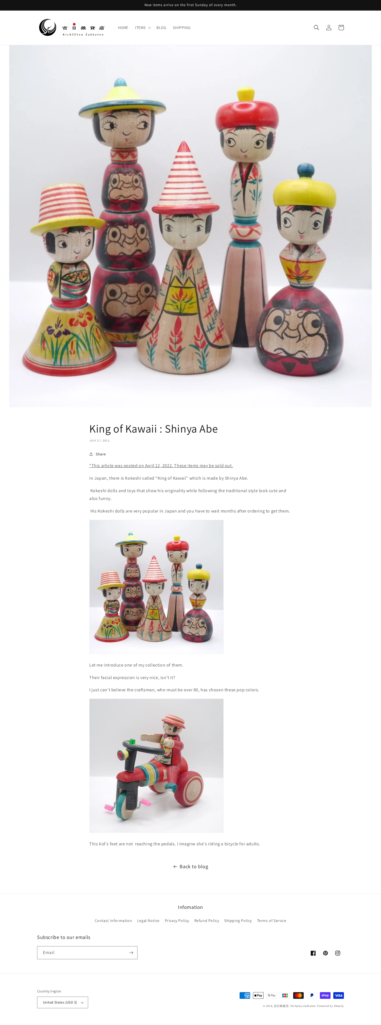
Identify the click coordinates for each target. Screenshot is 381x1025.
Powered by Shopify (330, 1006)
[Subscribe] (131, 952)
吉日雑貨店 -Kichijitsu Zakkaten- (295, 1006)
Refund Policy (206, 920)
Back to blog (194, 866)
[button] (142, 27)
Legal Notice (148, 920)
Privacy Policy (177, 920)
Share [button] (101, 454)
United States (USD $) (60, 1002)
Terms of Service (271, 920)
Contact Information (113, 920)
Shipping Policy (238, 920)
